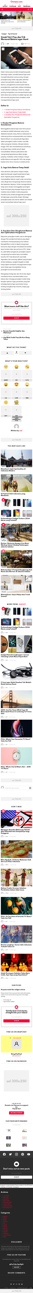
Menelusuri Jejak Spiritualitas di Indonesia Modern (7, 22)
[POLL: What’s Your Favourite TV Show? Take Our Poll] (16, 728)
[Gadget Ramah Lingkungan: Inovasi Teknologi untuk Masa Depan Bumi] (16, 644)
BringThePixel (16, 1054)
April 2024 (6, 1199)
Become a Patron (16, 1113)
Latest (5, 6)
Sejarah (5, 1231)
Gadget (4, 515)
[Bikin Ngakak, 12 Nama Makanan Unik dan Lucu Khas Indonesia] (16, 849)
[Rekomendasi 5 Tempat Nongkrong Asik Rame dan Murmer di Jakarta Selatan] (16, 559)
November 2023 (7, 1202)
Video (4, 1237)
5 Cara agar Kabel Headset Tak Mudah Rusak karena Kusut (16, 683)
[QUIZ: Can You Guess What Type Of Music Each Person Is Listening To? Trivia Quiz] (16, 699)
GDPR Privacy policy (22, 1287)
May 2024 (5, 1197)
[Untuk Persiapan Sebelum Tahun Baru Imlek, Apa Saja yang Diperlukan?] (16, 962)
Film (4, 1223)
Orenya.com (16, 2)
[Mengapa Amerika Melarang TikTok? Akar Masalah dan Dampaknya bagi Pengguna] (16, 819)
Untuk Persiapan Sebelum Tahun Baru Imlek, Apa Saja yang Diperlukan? (15, 974)
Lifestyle (4, 540)
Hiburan (5, 1228)
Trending (26, 6)
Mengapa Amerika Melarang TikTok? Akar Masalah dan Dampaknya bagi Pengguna (15, 831)
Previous (1, 18)
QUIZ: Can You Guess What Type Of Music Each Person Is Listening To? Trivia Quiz (16, 711)
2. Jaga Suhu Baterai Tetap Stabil (15, 112)
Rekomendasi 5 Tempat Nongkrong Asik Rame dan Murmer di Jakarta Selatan (16, 570)
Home (6, 1287)
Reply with (30, 788)
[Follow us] (28, 9)
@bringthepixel (17, 1055)
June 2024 (6, 1195)
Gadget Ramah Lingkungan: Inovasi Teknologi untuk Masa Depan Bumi (15, 655)
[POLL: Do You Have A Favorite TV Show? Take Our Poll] (16, 906)
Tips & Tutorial (7, 1235)
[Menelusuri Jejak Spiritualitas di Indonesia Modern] (8, 15)
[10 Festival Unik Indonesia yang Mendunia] (24, 15)
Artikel (5, 1218)
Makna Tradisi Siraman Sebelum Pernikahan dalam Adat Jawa (13, 889)
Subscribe (16, 1267)
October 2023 (6, 1204)
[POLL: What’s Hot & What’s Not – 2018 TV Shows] (16, 756)
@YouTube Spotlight (16, 1264)
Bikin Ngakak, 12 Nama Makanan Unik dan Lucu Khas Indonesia (16, 860)
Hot (19, 6)
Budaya (4, 491)
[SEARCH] (31, 9)
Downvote (25, 353)
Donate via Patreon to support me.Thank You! (16, 1107)
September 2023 (7, 1206)
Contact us (12, 1287)
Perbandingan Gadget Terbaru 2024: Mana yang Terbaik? (15, 519)
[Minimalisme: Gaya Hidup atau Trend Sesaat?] (16, 584)
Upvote (7, 353)
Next (32, 18)
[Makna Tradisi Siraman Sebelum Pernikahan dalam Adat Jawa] (16, 877)
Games (5, 1226)
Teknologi (5, 1233)
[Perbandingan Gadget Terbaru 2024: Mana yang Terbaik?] (16, 508)
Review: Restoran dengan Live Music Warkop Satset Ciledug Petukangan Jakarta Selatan (15, 545)
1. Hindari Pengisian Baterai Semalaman (17, 109)
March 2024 (6, 1200)
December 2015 (7, 1207)
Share (3, 49)
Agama (4, 466)
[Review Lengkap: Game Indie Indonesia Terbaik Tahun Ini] (16, 934)
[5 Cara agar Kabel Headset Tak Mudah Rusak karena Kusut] (16, 671)
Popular (12, 6)
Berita (4, 1220)
